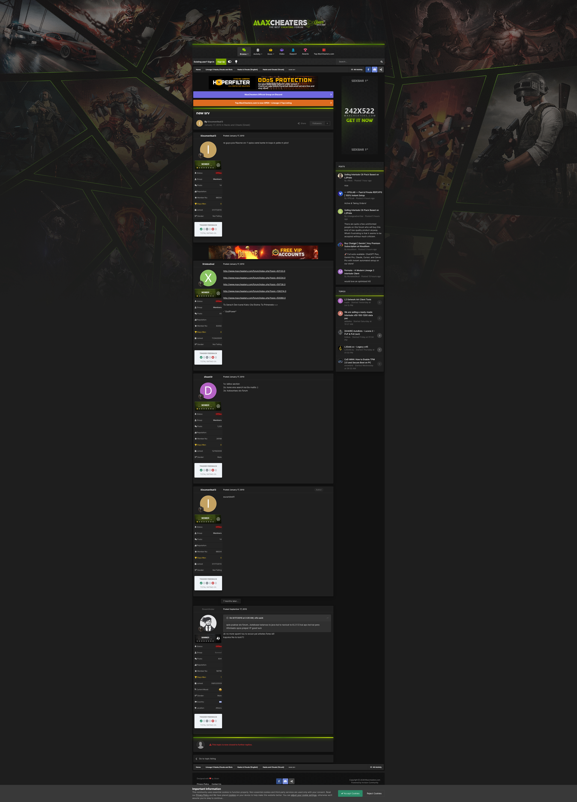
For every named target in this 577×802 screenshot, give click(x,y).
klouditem (351, 249)
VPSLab (350, 198)
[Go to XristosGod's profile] (208, 278)
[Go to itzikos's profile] (340, 332)
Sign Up (221, 62)
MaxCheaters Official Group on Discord (263, 94)
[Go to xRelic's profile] (340, 175)
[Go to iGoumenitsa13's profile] (199, 123)
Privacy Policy (203, 784)
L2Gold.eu (349, 349)
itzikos (347, 337)
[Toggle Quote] (227, 618)
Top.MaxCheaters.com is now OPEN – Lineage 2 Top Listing (263, 103)
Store (269, 54)
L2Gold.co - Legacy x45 (356, 347)
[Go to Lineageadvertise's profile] (340, 211)
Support (293, 54)
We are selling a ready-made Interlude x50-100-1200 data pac (358, 315)
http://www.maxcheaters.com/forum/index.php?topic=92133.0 (254, 271)
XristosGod (208, 264)
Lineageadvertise (355, 216)
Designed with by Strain (208, 778)
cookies (232, 795)
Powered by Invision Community (364, 782)
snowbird (348, 365)
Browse (243, 54)
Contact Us (216, 784)
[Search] (381, 62)
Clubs (281, 54)
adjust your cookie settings (304, 795)
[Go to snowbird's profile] (340, 360)
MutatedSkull (353, 276)
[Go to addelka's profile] (340, 313)
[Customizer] (229, 62)
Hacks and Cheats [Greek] (237, 125)
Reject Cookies (374, 793)
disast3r (208, 376)
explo (347, 302)
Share (302, 123)
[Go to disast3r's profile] (208, 391)
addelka (348, 321)
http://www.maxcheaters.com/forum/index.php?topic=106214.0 (254, 291)
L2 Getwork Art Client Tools (357, 299)
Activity (256, 54)
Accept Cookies (351, 793)
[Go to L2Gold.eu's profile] (340, 348)
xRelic (350, 180)
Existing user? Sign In (204, 62)
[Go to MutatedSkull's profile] (340, 271)
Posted (363, 180)
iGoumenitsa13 (215, 121)
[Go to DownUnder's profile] (208, 623)
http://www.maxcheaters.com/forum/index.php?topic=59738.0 (254, 284)
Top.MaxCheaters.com (324, 54)
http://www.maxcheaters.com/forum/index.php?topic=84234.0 (254, 277)
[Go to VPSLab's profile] (340, 193)
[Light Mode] (236, 62)
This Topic (370, 62)
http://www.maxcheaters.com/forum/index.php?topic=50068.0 (254, 298)
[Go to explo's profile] (340, 300)
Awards (305, 54)
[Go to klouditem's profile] (340, 244)
